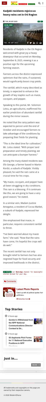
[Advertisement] (17, 386)
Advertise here (23, 299)
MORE (35, 365)
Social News (8, 25)
